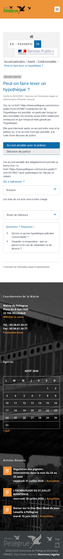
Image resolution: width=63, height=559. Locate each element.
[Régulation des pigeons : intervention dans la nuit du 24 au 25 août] (7, 471)
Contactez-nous (13, 332)
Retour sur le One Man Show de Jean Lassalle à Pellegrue (36, 510)
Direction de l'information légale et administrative (27, 267)
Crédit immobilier (47, 61)
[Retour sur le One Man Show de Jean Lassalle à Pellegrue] (7, 510)
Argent (32, 61)
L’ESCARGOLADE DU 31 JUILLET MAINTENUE (32, 492)
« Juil (6, 430)
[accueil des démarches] (31, 36)
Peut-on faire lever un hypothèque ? (23, 65)
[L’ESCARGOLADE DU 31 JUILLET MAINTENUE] (7, 492)
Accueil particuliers (15, 61)
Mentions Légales (49, 554)
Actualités (52, 480)
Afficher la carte (13, 317)
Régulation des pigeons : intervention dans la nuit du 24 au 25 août (35, 472)
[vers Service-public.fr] (36, 52)
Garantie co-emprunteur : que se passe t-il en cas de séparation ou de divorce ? (32, 245)
